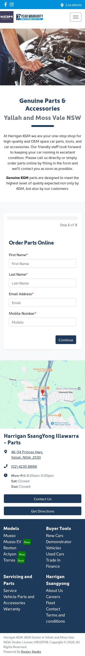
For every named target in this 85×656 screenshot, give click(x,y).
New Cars (54, 535)
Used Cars (55, 554)
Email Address (21, 293)
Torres (9, 560)
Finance (53, 566)
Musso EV (12, 541)
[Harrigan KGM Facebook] (6, 4)
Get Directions (42, 510)
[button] (75, 17)
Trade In (53, 560)
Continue (65, 339)
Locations (74, 4)
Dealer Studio (31, 651)
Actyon (9, 554)
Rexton (9, 547)
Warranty (11, 608)
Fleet (50, 602)
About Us (54, 590)
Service (10, 590)
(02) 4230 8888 (24, 466)
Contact (53, 608)
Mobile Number (22, 313)
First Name (18, 254)
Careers (53, 596)
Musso (9, 535)
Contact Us (42, 498)
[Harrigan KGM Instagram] (13, 4)
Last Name (18, 274)
